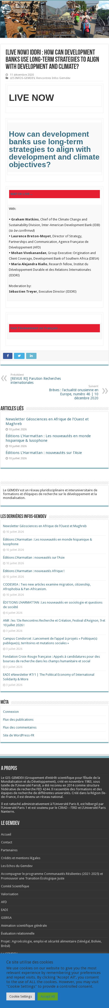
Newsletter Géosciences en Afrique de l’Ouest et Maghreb (45, 526)
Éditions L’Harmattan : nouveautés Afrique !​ (33, 571)
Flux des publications (18, 719)
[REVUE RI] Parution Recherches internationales (36, 379)
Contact (6, 842)
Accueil (6, 834)
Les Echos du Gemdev (16, 866)
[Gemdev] (54, 9)
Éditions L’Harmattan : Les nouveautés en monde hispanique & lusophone (48, 438)
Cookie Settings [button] (20, 996)
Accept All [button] (48, 996)
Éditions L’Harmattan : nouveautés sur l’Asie (44, 452)
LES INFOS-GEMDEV (22, 78)
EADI (4, 910)
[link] (54, 149)
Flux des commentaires (20, 727)
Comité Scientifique (15, 886)
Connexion (11, 712)
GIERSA (6, 918)
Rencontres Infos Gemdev (53, 78)
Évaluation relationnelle (17, 933)
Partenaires (9, 850)
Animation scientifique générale (24, 925)
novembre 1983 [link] (80, 781)
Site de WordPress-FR (18, 735)
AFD (4, 902)
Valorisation (9, 894)
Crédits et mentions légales (20, 858)
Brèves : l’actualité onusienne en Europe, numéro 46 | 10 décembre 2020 (73, 392)
